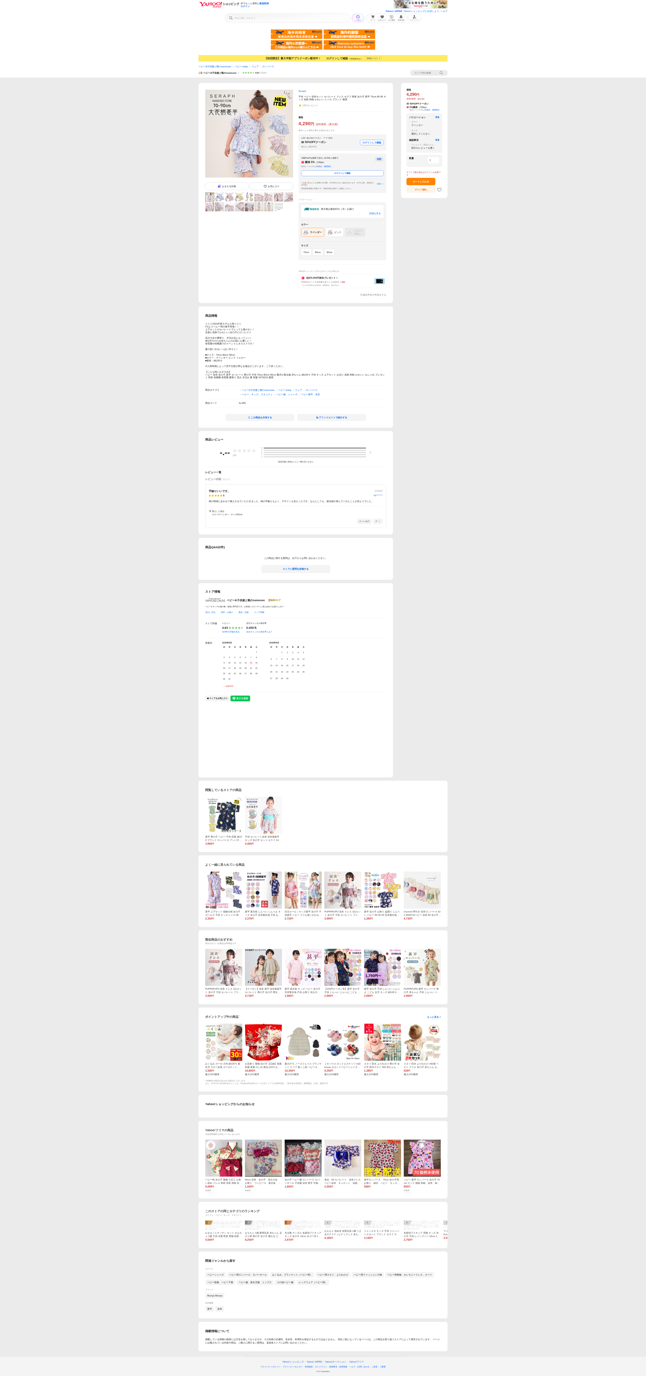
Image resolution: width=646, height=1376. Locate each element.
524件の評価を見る (231, 632)
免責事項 (333, 1367)
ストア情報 (259, 612)
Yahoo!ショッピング (293, 1361)
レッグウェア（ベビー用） (313, 1282)
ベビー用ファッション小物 (368, 1274)
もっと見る (433, 1017)
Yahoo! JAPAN (394, 11)
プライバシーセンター (293, 1367)
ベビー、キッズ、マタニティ (257, 394)
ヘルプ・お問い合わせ (359, 1367)
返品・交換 (244, 612)
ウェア (255, 66)
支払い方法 (210, 612)
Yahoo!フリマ (356, 1361)
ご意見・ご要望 (378, 1367)
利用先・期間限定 (323, 166)
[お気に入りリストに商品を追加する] (439, 189)
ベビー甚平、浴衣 (310, 394)
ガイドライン (321, 1367)
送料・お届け (227, 612)
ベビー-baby (241, 66)
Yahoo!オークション (335, 1361)
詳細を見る (375, 213)
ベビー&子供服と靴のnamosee (215, 66)
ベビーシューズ (215, 1274)
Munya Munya (214, 1295)
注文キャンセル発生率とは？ (259, 632)
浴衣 (219, 1309)
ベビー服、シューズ (286, 394)
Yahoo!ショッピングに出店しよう (421, 11)
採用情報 (343, 1367)
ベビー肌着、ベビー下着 (220, 1282)
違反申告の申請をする (374, 294)
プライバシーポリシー (270, 1367)
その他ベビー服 (285, 1282)
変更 (437, 117)
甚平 (209, 1309)
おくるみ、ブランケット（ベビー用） (292, 1274)
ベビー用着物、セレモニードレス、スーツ (409, 1274)
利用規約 (309, 1367)
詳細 (379, 184)
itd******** (378, 495)
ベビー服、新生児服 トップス (255, 1282)
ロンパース (268, 66)
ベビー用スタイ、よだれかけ (333, 1274)
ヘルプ (443, 11)
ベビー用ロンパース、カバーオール (248, 1274)
